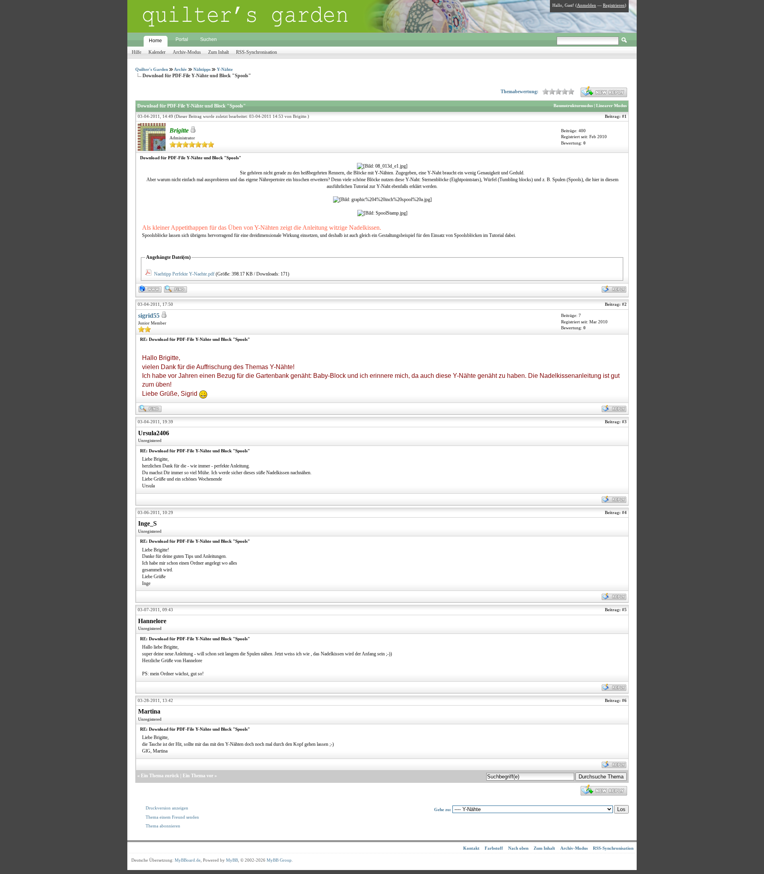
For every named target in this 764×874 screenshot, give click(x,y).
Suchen (208, 39)
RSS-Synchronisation (256, 52)
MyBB (232, 860)
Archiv (180, 69)
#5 (624, 609)
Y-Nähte (225, 69)
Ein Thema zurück (160, 775)
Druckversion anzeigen (167, 808)
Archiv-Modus (187, 52)
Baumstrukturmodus (573, 105)
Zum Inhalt (218, 52)
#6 (624, 700)
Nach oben (518, 848)
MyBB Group (279, 860)
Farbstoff (494, 848)
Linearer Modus (611, 105)
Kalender (157, 52)
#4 (624, 512)
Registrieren (614, 5)
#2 (624, 304)
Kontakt (471, 848)
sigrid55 (149, 315)
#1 (624, 116)
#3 (624, 421)
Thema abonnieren (163, 825)
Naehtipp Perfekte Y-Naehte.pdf (184, 274)
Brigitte (299, 116)
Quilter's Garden (151, 69)
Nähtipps (201, 69)
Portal (181, 39)
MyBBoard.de (188, 860)
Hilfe (136, 52)
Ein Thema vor (198, 775)
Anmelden (586, 5)
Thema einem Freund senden (172, 817)
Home (155, 40)
